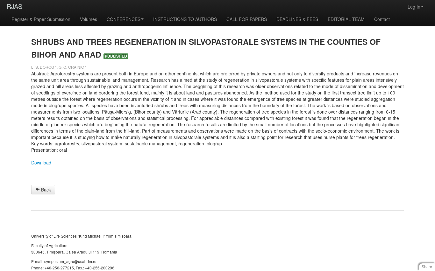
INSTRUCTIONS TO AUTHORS (185, 19)
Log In (414, 6)
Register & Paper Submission (40, 19)
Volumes (88, 19)
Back (45, 189)
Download (41, 162)
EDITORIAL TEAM (346, 19)
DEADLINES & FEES (297, 19)
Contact (382, 19)
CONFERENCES (123, 19)
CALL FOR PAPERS (246, 19)
